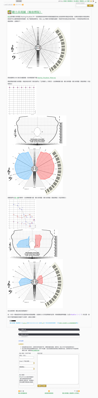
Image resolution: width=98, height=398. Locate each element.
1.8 (42, 323)
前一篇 (17, 198)
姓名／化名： (23, 355)
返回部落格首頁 (49, 393)
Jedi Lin (25, 323)
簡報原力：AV (83, 1)
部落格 (65, 1)
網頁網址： (22, 367)
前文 (9, 17)
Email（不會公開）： (25, 361)
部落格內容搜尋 (80, 3)
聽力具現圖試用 (22, 393)
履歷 (88, 1)
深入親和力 (76, 1)
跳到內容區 (18, 1)
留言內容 (39, 353)
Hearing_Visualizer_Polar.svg (46, 78)
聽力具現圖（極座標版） (27, 12)
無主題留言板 (35, 350)
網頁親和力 (70, 1)
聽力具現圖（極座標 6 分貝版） (71, 393)
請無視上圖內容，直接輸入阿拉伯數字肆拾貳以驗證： (26, 381)
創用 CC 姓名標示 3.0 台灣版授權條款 (67, 323)
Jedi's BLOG (8, 4)
